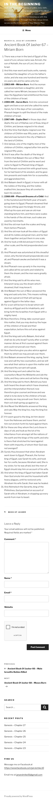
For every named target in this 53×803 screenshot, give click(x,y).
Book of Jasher (17, 512)
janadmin (30, 41)
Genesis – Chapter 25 (15, 736)
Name (8, 578)
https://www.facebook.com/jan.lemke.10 (24, 768)
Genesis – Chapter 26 (15, 731)
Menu (28, 30)
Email (7, 592)
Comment (10, 539)
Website (8, 607)
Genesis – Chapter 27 (15, 725)
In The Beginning (22, 4)
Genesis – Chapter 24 (15, 742)
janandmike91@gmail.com (29, 774)
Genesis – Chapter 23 (15, 748)
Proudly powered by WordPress (18, 796)
